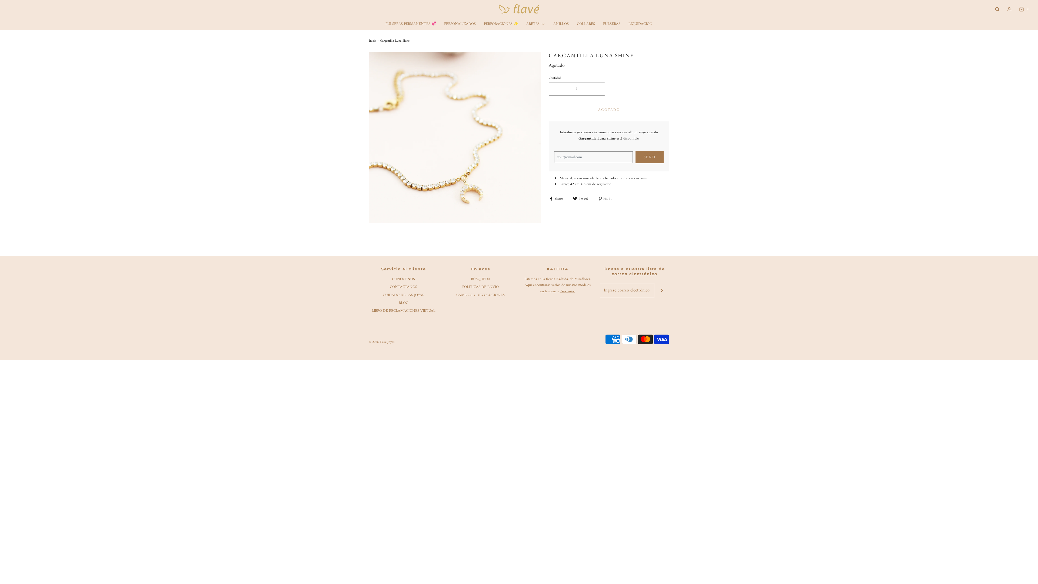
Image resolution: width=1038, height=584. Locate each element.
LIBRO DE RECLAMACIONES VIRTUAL (403, 311)
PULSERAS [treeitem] (611, 24)
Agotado (609, 110)
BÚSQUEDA (480, 279)
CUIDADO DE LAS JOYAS (403, 295)
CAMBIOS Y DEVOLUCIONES (480, 295)
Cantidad (555, 78)
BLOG (403, 303)
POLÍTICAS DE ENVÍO (480, 287)
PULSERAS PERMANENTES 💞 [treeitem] (410, 24)
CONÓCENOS (403, 279)
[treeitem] (535, 24)
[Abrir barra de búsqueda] (997, 9)
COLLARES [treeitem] (586, 24)
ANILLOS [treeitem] (561, 24)
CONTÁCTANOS (403, 287)
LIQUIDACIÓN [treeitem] (640, 24)
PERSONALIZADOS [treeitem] (460, 24)
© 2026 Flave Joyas (381, 342)
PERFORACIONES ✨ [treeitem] (501, 24)
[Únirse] (661, 290)
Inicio (372, 41)
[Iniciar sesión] (1009, 9)
